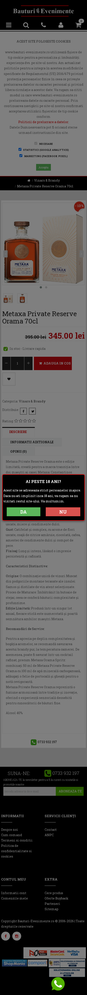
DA (23, 512)
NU (63, 512)
